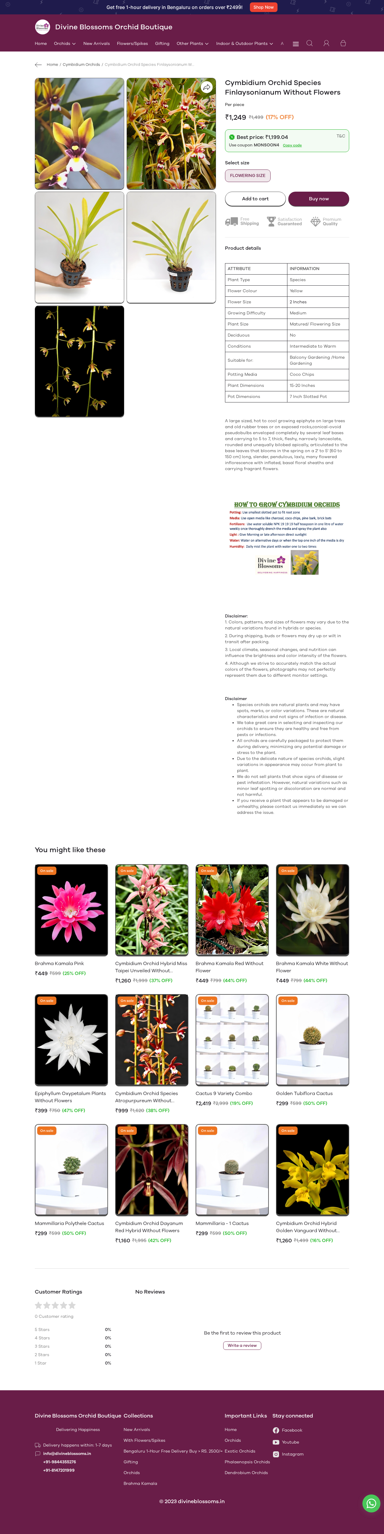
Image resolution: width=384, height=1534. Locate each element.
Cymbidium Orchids (81, 64)
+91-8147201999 (59, 1470)
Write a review (242, 1345)
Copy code (292, 145)
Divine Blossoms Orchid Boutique (78, 1415)
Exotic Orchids (240, 1451)
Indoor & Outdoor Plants (242, 43)
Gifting (162, 43)
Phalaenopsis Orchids (247, 1462)
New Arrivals (96, 43)
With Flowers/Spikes (144, 1440)
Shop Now (264, 7)
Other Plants (190, 43)
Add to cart (255, 199)
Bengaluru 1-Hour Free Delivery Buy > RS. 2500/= (173, 1451)
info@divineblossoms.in (67, 1453)
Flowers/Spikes (132, 43)
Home (41, 43)
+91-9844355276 (59, 1462)
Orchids (62, 43)
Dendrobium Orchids (246, 1472)
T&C (341, 136)
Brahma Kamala (140, 1483)
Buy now (319, 199)
